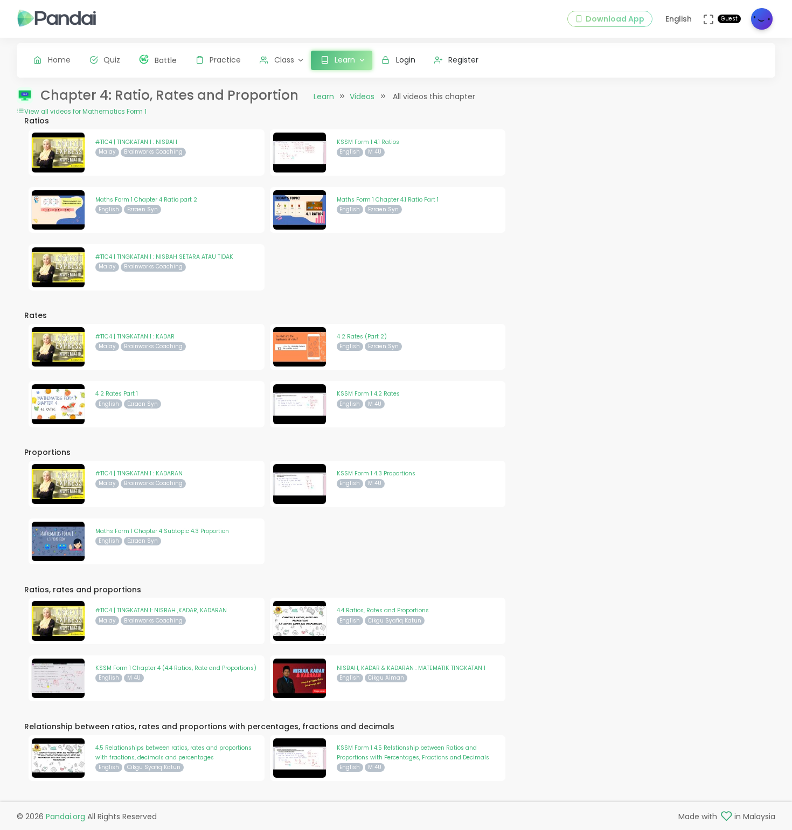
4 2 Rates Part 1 (116, 394)
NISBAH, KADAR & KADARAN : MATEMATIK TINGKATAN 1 (411, 668)
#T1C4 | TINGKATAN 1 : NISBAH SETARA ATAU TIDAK (164, 257)
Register (463, 59)
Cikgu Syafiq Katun (394, 620)
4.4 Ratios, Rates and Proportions (383, 610)
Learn (324, 96)
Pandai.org (65, 816)
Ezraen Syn (142, 209)
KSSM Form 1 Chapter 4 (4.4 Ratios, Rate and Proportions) (175, 668)
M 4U (374, 151)
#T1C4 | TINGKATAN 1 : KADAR (135, 337)
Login (405, 59)
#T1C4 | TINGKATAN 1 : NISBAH (136, 142)
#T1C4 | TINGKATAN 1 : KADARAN (139, 473)
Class (284, 59)
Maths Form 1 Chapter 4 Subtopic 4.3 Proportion (162, 531)
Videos (362, 96)
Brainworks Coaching (153, 151)
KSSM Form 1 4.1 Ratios (368, 142)
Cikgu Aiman (386, 677)
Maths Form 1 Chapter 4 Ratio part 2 (146, 200)
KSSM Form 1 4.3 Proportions (376, 473)
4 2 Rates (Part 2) (362, 337)
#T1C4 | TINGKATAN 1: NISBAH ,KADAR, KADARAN (161, 610)
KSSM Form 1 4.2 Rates (368, 394)
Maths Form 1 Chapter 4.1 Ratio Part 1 (388, 200)
